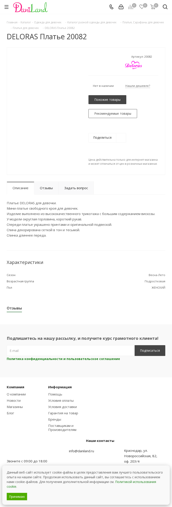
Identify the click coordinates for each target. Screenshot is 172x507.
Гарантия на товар (63, 413)
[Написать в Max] (21, 452)
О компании (16, 394)
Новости (14, 400)
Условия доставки (62, 406)
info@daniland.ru (81, 451)
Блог (10, 413)
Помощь (55, 394)
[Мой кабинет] (121, 7)
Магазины (15, 406)
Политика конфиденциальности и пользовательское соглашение (63, 359)
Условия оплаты (61, 400)
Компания (15, 387)
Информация (60, 387)
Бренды (54, 419)
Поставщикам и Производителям (62, 427)
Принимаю (17, 496)
